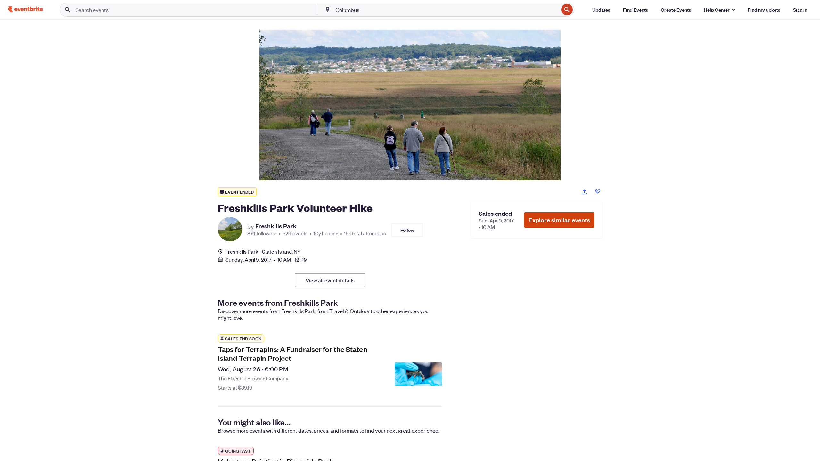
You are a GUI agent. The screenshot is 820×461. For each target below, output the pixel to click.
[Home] (25, 9)
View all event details (330, 280)
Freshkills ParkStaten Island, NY (263, 251)
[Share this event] (584, 191)
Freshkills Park (276, 226)
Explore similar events (559, 220)
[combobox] (447, 9)
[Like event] (597, 191)
